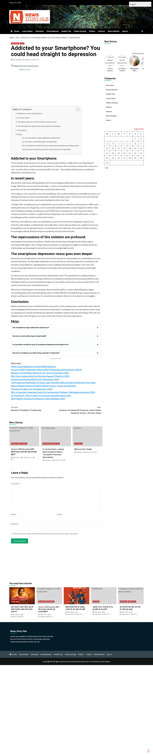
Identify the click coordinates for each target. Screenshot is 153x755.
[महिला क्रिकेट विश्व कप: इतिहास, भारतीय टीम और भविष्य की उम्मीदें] (76, 595)
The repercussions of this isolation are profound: (37, 122)
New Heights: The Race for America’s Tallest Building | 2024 (38, 398)
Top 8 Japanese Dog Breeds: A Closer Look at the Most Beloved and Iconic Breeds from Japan (53, 382)
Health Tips (66, 31)
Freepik (28, 69)
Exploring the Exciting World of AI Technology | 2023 (35, 379)
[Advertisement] (56, 89)
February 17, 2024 (30, 60)
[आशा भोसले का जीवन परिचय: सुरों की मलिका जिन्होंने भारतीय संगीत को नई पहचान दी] (22, 595)
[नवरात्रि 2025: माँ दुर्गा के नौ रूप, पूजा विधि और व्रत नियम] (103, 595)
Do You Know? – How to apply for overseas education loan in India (41, 395)
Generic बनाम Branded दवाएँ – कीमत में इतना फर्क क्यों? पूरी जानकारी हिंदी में (24, 452)
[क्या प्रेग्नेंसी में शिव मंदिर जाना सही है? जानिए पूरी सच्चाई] (131, 595)
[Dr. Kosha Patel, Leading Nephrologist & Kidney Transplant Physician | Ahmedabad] (56, 436)
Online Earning (80, 31)
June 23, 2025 (61, 460)
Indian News (15, 601)
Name (14, 514)
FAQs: (19, 134)
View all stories (138, 53)
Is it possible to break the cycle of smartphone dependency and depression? (52, 146)
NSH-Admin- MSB (18, 457)
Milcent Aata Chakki (83, 449)
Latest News (27, 31)
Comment (15, 483)
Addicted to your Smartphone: (29, 113)
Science (101, 31)
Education (40, 31)
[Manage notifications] (148, 751)
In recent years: (23, 118)
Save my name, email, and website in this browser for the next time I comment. (45, 533)
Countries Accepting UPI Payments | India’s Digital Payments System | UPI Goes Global (80, 410)
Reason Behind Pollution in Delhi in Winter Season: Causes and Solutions (43, 386)
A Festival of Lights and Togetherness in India (31, 389)
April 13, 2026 (16, 616)
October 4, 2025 (30, 457)
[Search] (142, 31)
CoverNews (94, 661)
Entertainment (53, 31)
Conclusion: (22, 130)
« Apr (106, 167)
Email (60, 514)
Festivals (96, 601)
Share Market (113, 31)
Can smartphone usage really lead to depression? (42, 138)
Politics (92, 31)
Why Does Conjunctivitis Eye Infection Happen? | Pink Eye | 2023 (40, 376)
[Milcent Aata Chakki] (87, 436)
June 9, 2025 (93, 452)
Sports (125, 31)
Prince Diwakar (17, 60)
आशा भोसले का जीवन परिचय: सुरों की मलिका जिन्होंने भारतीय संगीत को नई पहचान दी (22, 609)
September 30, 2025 (73, 614)
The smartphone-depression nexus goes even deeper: (39, 126)
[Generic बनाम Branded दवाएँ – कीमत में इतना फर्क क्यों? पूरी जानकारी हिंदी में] (24, 436)
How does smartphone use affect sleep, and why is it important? (48, 149)
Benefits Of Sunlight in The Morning (26, 408)
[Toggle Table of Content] (76, 109)
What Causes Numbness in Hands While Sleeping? (33, 366)
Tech (22, 43)
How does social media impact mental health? (41, 142)
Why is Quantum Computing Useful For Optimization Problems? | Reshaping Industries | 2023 (53, 392)
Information (15, 43)
